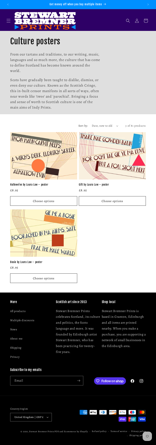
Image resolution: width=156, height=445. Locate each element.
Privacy (15, 357)
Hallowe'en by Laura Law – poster (29, 184)
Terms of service (118, 431)
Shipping (16, 348)
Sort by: (83, 126)
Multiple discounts (22, 320)
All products (18, 311)
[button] (8, 20)
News (13, 329)
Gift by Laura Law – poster (94, 184)
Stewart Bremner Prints (41, 431)
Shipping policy (137, 435)
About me (16, 339)
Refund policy (99, 431)
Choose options (43, 201)
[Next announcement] (148, 4)
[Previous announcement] (7, 4)
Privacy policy (138, 431)
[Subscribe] (78, 380)
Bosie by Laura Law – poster (26, 262)
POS (56, 431)
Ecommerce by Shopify (76, 431)
